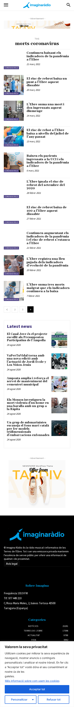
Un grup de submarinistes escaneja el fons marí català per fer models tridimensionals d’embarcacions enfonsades (28, 429)
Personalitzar (19, 699)
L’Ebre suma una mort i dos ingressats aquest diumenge (45, 107)
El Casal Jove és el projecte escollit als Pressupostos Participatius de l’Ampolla (27, 337)
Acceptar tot (37, 689)
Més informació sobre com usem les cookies (32, 680)
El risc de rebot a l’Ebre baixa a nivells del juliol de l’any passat (48, 133)
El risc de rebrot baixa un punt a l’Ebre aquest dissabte (47, 82)
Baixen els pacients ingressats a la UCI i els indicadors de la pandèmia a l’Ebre (48, 161)
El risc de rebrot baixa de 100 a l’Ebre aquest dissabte (47, 210)
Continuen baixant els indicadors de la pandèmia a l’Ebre (48, 56)
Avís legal (11, 563)
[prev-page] (7, 309)
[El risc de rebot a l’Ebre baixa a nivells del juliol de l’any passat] (14, 136)
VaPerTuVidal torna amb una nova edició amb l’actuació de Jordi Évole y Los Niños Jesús (26, 360)
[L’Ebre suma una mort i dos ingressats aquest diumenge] (14, 111)
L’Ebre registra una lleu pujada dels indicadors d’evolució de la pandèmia (47, 262)
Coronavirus (11, 68)
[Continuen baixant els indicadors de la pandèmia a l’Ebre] (14, 59)
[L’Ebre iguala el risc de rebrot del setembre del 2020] (14, 188)
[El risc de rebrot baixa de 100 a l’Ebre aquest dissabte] (14, 214)
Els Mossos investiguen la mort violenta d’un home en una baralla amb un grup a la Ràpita (28, 404)
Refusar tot (54, 699)
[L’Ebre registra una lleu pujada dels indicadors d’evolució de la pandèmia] (14, 265)
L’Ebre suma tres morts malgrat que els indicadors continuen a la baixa (48, 288)
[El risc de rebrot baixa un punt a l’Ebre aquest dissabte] (14, 85)
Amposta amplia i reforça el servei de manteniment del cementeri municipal (28, 381)
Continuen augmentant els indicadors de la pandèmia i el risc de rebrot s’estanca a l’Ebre (48, 238)
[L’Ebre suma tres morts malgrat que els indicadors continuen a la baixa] (14, 291)
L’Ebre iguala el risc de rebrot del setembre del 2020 (46, 185)
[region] (37, 674)
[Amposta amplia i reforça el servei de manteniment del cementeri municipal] (59, 384)
